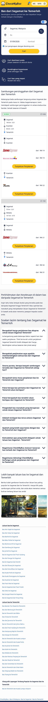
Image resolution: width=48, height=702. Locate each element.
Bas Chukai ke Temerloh (10, 617)
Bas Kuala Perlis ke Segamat (11, 573)
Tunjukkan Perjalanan (24, 166)
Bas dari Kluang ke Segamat (11, 565)
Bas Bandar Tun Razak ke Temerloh (13, 606)
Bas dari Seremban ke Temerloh (12, 664)
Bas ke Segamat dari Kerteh (11, 562)
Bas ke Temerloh (37, 699)
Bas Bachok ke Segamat (10, 537)
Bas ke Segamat (26, 699)
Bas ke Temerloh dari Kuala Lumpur (14, 638)
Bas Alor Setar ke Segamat (11, 533)
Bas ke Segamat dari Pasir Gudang (13, 555)
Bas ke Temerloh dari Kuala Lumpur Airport (16, 689)
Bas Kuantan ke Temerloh (10, 646)
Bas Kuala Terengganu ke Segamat (13, 576)
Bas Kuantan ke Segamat (10, 580)
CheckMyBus (4, 699)
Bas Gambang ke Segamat (11, 547)
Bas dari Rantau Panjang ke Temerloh (14, 657)
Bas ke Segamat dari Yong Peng (12, 598)
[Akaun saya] (28, 3)
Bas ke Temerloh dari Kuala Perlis (13, 642)
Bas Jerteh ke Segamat (9, 551)
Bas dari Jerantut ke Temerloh (12, 620)
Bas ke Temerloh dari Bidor (11, 613)
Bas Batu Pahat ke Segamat (11, 540)
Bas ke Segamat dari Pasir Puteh (13, 587)
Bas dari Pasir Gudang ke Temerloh (13, 628)
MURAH (6, 114)
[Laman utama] (13, 3)
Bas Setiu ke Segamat (9, 591)
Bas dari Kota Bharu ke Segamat (12, 569)
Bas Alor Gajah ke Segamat (11, 529)
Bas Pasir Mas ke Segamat (10, 583)
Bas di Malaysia (15, 699)
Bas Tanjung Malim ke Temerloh (12, 671)
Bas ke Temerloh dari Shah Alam (12, 667)
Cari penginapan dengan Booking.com (19, 46)
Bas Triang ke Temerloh (10, 675)
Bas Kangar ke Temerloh (10, 635)
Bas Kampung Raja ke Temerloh (12, 631)
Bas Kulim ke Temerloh (9, 649)
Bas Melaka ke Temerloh (10, 653)
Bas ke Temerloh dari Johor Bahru (13, 624)
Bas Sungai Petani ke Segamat (12, 594)
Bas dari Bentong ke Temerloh (12, 610)
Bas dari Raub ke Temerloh (11, 660)
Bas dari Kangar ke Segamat (11, 558)
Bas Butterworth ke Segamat (11, 544)
